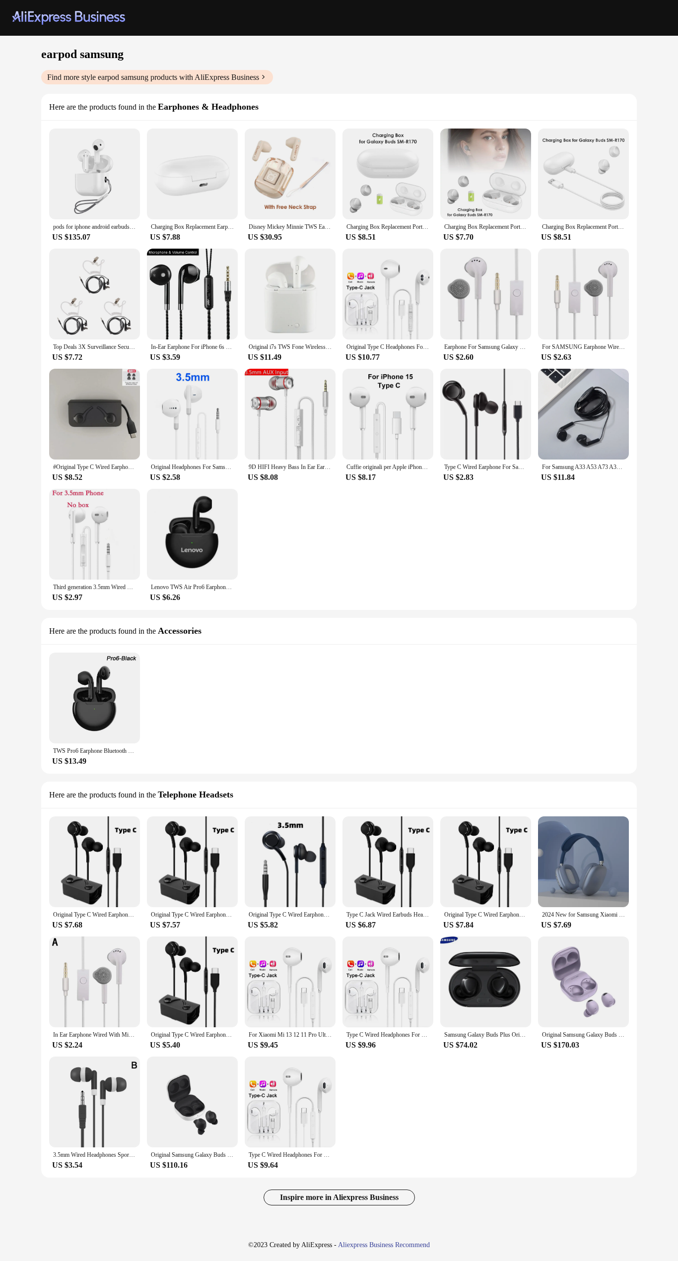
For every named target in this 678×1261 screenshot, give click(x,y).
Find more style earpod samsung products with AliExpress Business (153, 77)
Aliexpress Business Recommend (384, 1245)
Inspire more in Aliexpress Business (339, 1197)
